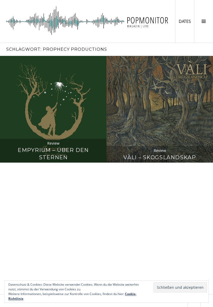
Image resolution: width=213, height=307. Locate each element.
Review (53, 143)
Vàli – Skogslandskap (159, 157)
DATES (186, 21)
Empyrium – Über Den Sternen (53, 154)
